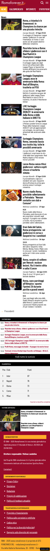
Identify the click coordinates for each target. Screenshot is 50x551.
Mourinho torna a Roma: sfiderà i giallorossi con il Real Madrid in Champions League (26, 329)
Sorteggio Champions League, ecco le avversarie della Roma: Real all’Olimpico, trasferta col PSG (26, 335)
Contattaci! (8, 469)
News (3, 9)
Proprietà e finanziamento (17, 512)
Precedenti (7, 311)
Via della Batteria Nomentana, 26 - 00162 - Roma (20, 548)
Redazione (11, 490)
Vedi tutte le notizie (25, 356)
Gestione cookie (45, 549)
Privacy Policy (12, 481)
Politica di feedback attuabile (18, 500)
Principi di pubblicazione (17, 495)
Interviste (31, 9)
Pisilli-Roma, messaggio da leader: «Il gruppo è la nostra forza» (27, 346)
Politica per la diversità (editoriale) (21, 527)
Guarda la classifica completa (40, 402)
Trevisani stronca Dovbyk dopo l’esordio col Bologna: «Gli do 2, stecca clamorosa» (26, 352)
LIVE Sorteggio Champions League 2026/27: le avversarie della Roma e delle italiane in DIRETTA (27, 341)
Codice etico (12, 522)
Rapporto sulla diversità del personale (22, 532)
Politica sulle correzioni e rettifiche (21, 517)
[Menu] (47, 3)
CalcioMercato (16, 9)
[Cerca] (42, 3)
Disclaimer (11, 486)
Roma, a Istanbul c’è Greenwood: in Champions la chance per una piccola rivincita (26, 323)
